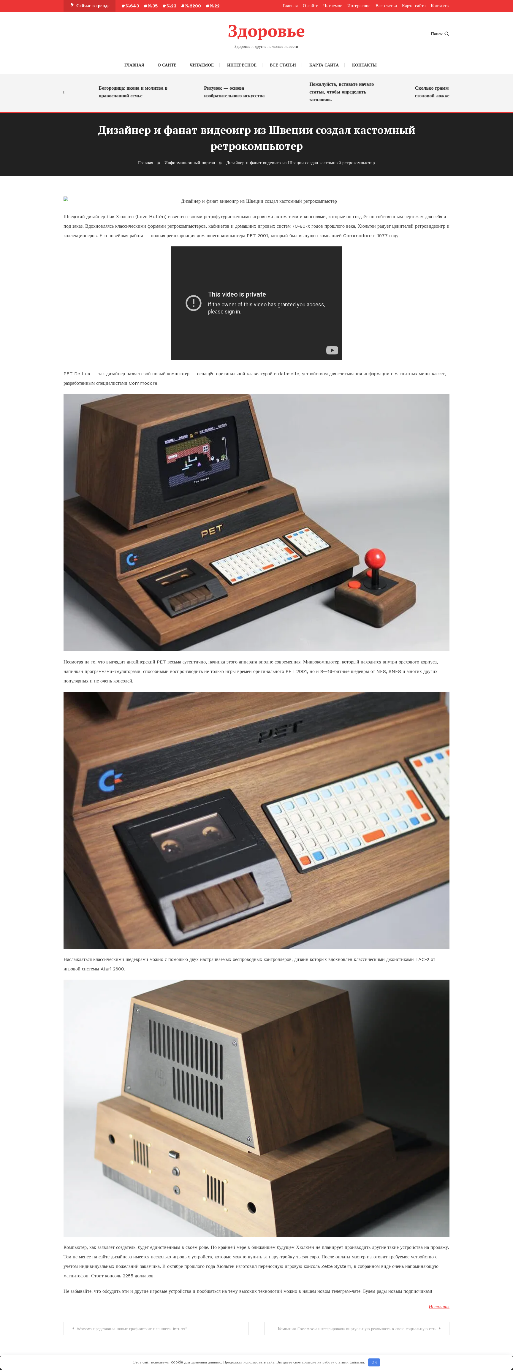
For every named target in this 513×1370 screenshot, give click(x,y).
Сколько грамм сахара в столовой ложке (402, 92)
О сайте (310, 5)
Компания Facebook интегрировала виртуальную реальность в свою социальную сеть (357, 1328)
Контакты (440, 5)
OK (374, 1362)
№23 (171, 6)
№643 (132, 6)
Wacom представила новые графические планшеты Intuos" (132, 1328)
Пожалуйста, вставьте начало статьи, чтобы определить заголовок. (302, 91)
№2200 (193, 6)
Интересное (358, 5)
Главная (290, 5)
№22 (215, 6)
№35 (153, 6)
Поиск (437, 33)
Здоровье (266, 31)
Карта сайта (414, 5)
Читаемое (332, 5)
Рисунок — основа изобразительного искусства (194, 92)
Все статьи (386, 5)
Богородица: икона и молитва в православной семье (93, 92)
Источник (439, 1306)
